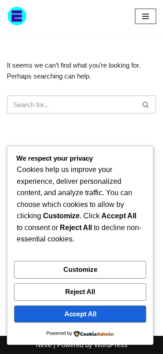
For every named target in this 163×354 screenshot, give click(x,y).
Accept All (80, 314)
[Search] (146, 104)
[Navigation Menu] (145, 16)
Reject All (80, 291)
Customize (80, 269)
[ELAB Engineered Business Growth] (34, 16)
